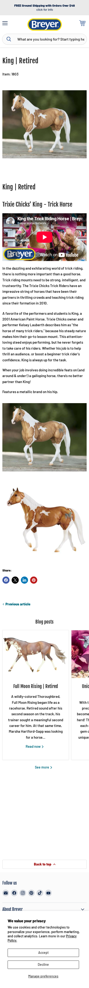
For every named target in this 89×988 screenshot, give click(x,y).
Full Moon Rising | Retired (35, 686)
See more (42, 767)
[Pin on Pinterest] (33, 580)
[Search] (8, 39)
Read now (33, 746)
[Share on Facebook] (5, 580)
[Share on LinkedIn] (24, 580)
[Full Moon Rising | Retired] (36, 654)
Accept (43, 953)
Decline (43, 964)
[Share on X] (15, 580)
